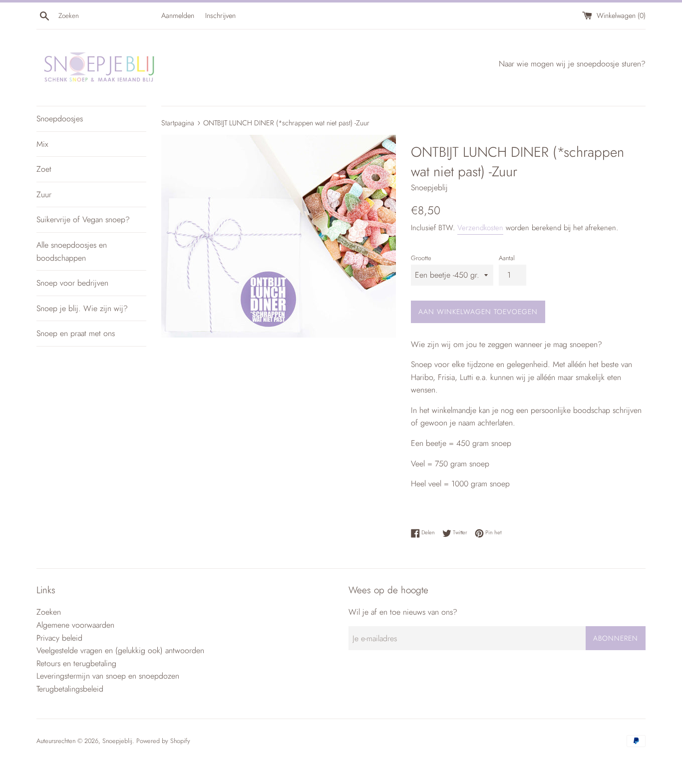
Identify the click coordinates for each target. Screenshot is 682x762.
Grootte (421, 258)
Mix (42, 144)
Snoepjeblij (117, 741)
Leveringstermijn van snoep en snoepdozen (107, 676)
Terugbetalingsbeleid (69, 689)
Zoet (43, 169)
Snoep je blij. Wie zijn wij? (82, 308)
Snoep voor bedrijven (72, 283)
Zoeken (48, 612)
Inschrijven (220, 15)
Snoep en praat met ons (75, 333)
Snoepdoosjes (59, 118)
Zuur (43, 194)
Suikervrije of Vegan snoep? (83, 219)
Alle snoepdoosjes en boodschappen (71, 251)
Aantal (507, 258)
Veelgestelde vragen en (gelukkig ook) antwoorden (120, 650)
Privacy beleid (59, 638)
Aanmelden (177, 15)
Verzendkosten (480, 227)
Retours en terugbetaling (76, 663)
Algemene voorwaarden (75, 625)
